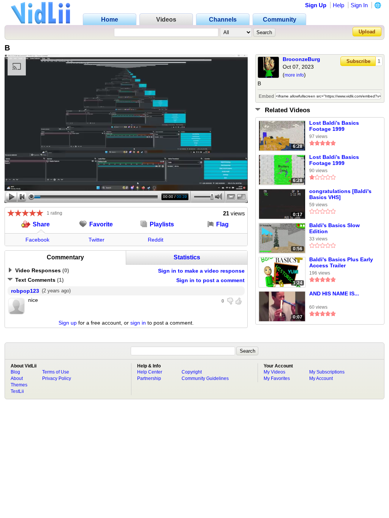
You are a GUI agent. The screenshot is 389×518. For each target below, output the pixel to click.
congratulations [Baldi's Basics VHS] (340, 194)
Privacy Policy (56, 378)
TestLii (17, 391)
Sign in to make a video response (201, 271)
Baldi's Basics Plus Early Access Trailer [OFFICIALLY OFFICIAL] (341, 262)
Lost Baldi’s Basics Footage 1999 (334, 126)
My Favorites (277, 378)
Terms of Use (55, 372)
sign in (138, 323)
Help (338, 5)
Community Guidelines (205, 378)
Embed (266, 96)
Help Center (149, 372)
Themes (19, 385)
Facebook (37, 240)
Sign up (68, 323)
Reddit (155, 240)
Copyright (192, 372)
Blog (15, 372)
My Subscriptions (327, 372)
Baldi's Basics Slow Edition (334, 228)
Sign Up (315, 5)
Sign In (359, 5)
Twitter (96, 240)
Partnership (149, 378)
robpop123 (25, 291)
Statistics (187, 257)
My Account (321, 378)
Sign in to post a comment (210, 280)
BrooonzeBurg (301, 59)
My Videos (274, 372)
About (17, 378)
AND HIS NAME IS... (334, 293)
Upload (367, 32)
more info (294, 75)
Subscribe (358, 61)
